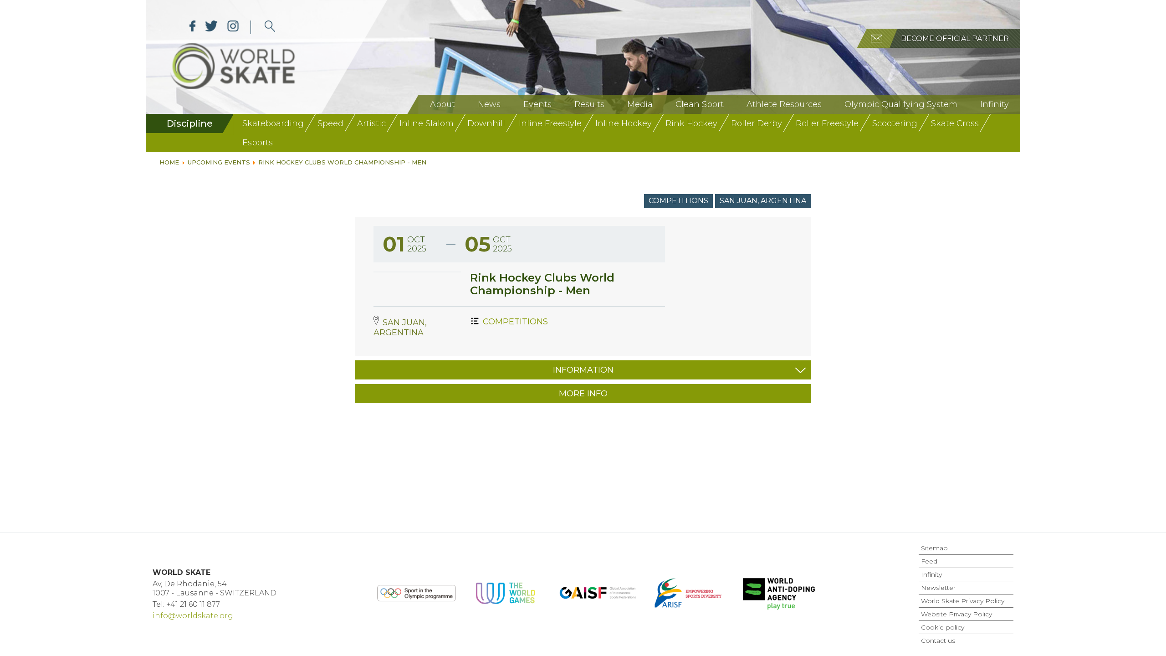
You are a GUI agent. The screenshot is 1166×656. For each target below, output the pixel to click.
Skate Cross (955, 123)
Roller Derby (756, 123)
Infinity (994, 104)
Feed (929, 561)
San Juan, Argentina (763, 200)
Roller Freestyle (827, 123)
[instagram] (233, 27)
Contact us (938, 640)
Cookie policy (942, 627)
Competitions (678, 200)
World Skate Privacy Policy (962, 601)
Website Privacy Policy (956, 614)
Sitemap (934, 548)
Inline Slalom (426, 123)
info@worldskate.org (193, 615)
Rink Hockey (691, 123)
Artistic (371, 123)
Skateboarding (273, 123)
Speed (330, 123)
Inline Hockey (623, 123)
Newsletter (938, 588)
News (489, 104)
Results (589, 104)
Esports (257, 143)
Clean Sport (699, 104)
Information (583, 370)
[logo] (270, 27)
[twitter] (211, 27)
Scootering (894, 123)
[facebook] (192, 27)
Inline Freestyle (550, 123)
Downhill (486, 123)
